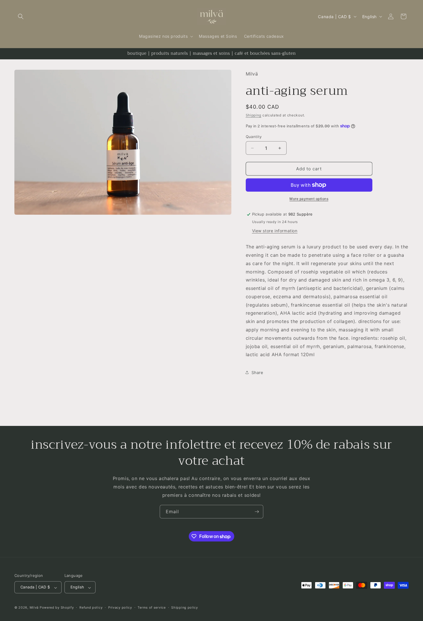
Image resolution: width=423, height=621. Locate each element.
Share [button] (257, 372)
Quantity (254, 136)
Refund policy (90, 607)
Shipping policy (184, 607)
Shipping (254, 115)
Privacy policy (120, 607)
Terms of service (151, 607)
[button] (20, 16)
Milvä (34, 608)
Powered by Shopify (57, 608)
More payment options (308, 199)
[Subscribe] (256, 511)
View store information (275, 230)
